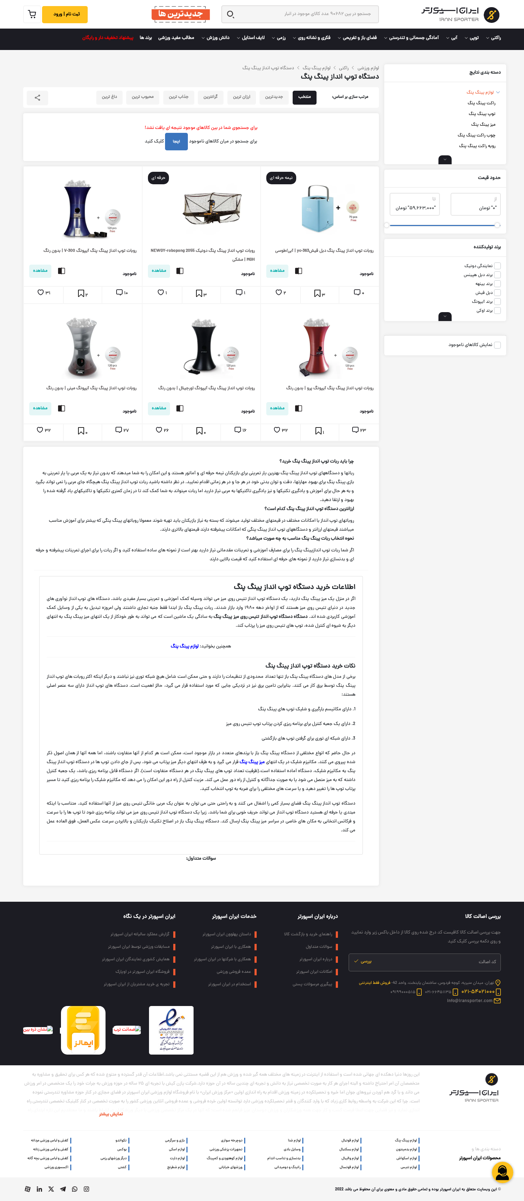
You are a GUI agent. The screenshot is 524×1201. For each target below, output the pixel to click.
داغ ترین (109, 97)
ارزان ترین (241, 97)
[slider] (497, 225)
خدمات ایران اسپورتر (234, 917)
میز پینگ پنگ (252, 762)
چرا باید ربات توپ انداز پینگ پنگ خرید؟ (316, 461)
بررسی (365, 961)
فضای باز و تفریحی (360, 38)
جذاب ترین (179, 97)
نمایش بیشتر (111, 1114)
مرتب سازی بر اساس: (350, 97)
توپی (474, 38)
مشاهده (277, 271)
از (495, 199)
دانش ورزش (218, 38)
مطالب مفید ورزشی (176, 38)
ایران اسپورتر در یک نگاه (149, 917)
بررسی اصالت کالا (483, 917)
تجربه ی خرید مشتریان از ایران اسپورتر (137, 984)
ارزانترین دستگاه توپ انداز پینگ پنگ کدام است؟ (309, 509)
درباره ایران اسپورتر (318, 917)
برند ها (146, 38)
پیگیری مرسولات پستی (312, 984)
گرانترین (211, 97)
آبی (454, 38)
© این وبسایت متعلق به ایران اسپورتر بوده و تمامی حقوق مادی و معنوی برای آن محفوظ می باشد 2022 (418, 1189)
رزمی (281, 38)
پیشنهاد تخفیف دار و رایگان (107, 38)
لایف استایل (253, 38)
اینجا (176, 142)
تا (434, 199)
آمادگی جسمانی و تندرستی (414, 38)
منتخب (304, 97)
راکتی (496, 38)
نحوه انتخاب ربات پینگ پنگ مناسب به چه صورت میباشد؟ (300, 538)
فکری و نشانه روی (314, 38)
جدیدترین (274, 97)
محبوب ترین (143, 97)
